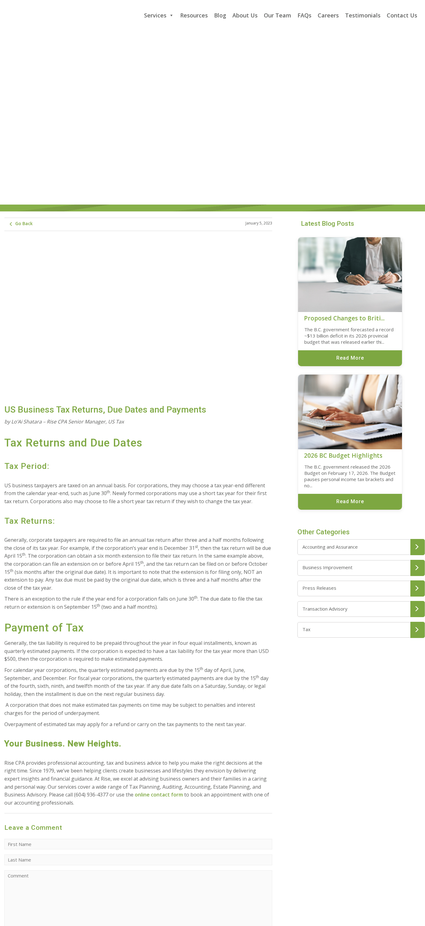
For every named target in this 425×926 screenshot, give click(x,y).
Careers (328, 15)
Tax (306, 629)
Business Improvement (327, 567)
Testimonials (363, 15)
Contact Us (402, 15)
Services (155, 15)
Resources (194, 15)
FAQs (304, 15)
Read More (350, 358)
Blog (220, 15)
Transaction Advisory (325, 609)
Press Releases (319, 588)
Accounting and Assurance (330, 547)
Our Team (277, 15)
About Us (245, 15)
